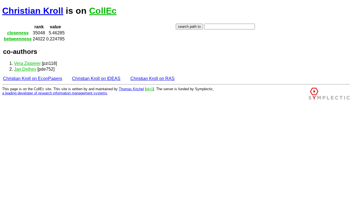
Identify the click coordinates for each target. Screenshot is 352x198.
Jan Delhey (25, 69)
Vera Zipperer (27, 63)
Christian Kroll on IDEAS (96, 78)
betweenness (18, 39)
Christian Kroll (32, 11)
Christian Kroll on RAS (152, 78)
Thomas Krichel (131, 89)
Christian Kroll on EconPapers (32, 78)
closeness (18, 33)
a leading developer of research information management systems (54, 93)
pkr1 (149, 89)
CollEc (103, 11)
